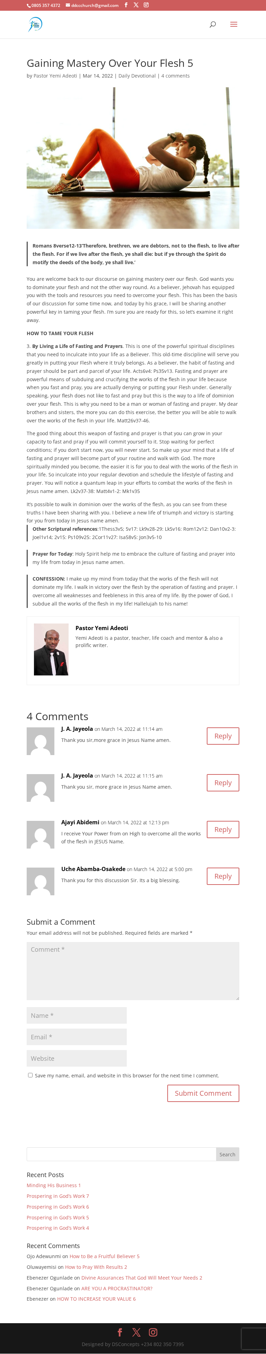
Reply (223, 736)
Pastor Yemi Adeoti (55, 75)
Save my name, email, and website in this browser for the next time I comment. (127, 1075)
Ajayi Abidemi (80, 822)
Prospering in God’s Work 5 (58, 1217)
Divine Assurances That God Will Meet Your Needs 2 (141, 1277)
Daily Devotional (137, 75)
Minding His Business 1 (54, 1185)
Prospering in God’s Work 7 (58, 1196)
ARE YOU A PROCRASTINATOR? (116, 1288)
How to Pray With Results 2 (96, 1267)
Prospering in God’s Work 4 (58, 1228)
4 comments (175, 75)
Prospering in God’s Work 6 (58, 1206)
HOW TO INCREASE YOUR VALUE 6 (96, 1298)
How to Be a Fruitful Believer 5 (105, 1256)
